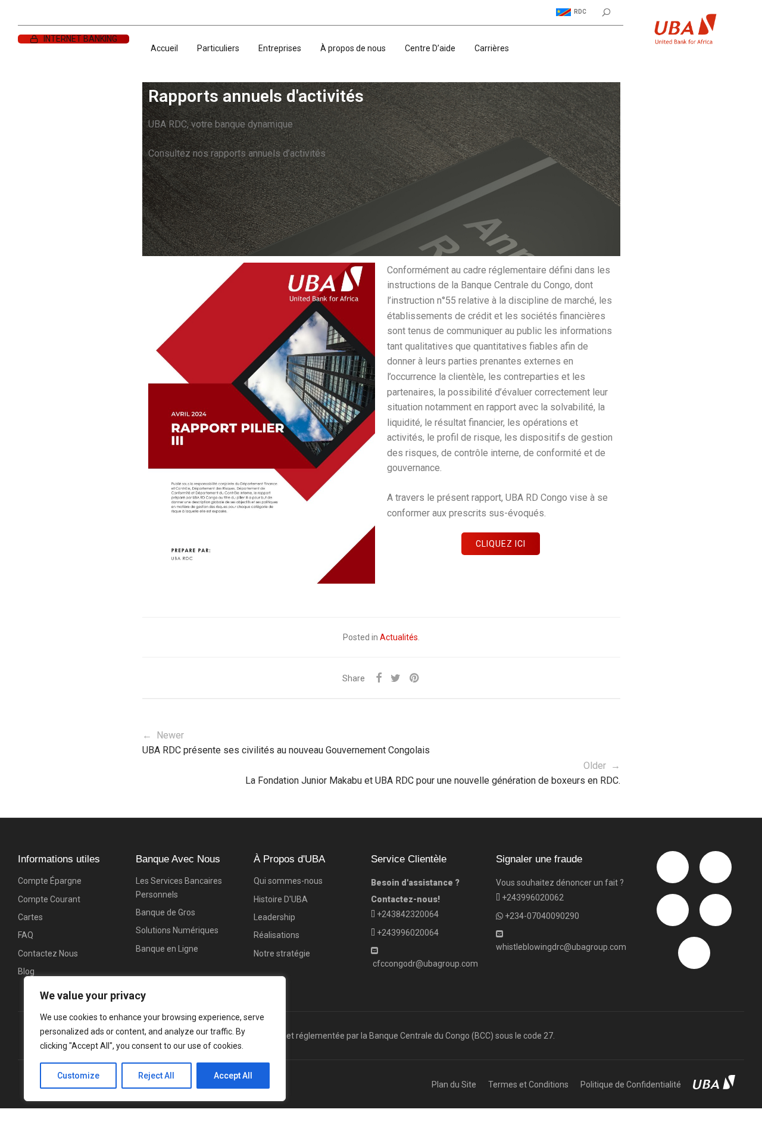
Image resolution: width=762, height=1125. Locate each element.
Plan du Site (454, 1084)
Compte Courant (49, 899)
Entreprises (279, 48)
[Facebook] (673, 867)
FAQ (25, 935)
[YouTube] (694, 953)
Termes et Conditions (528, 1084)
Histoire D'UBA (281, 899)
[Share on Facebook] (379, 678)
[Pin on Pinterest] (415, 678)
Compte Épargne (50, 881)
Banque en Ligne (167, 948)
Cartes (30, 917)
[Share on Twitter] (396, 678)
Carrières (491, 48)
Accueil (164, 48)
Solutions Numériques (177, 930)
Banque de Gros (165, 912)
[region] (155, 1038)
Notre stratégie (282, 953)
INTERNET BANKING (80, 39)
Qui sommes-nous (288, 881)
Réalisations (276, 935)
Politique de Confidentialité (630, 1084)
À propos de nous (353, 48)
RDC (580, 11)
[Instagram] (715, 867)
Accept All (233, 1075)
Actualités (399, 637)
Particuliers (218, 48)
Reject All (156, 1075)
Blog (26, 971)
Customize (78, 1075)
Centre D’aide (430, 48)
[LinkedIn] (715, 910)
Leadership (274, 917)
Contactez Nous (48, 953)
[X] (673, 910)
